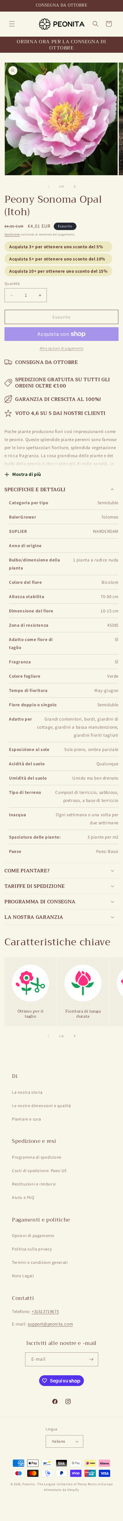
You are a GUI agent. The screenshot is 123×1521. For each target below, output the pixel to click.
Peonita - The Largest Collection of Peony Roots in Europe (67, 1484)
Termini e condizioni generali (39, 1262)
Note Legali (23, 1275)
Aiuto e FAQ (23, 1197)
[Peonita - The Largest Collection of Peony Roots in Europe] (61, 24)
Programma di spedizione (36, 1157)
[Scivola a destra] (74, 186)
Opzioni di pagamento (33, 1235)
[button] (12, 23)
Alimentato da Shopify (61, 1490)
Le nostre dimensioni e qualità (41, 1105)
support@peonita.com (50, 1324)
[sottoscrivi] (91, 1359)
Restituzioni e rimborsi (34, 1184)
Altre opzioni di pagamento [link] (62, 348)
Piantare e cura (26, 1119)
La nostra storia (27, 1092)
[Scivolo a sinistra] (48, 186)
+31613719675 (45, 1311)
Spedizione (12, 234)
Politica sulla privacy (32, 1249)
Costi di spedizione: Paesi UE (39, 1170)
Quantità (12, 283)
